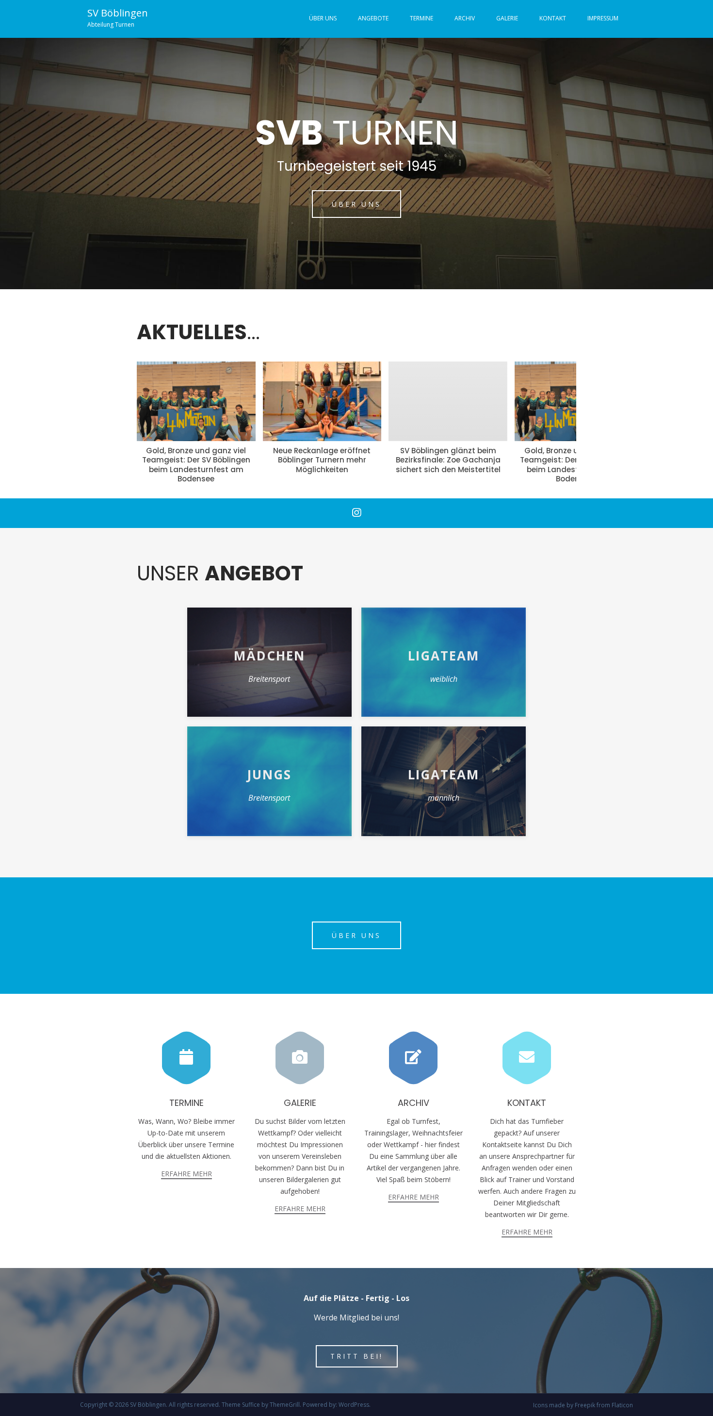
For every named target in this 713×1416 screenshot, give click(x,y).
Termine (421, 18)
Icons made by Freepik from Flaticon (583, 1405)
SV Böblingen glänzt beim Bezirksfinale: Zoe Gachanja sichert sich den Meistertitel (322, 460)
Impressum (602, 18)
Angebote (373, 18)
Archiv (464, 18)
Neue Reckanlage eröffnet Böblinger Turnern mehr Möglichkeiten (195, 460)
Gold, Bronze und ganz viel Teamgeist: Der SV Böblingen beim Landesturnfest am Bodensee (448, 464)
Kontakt (552, 18)
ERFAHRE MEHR (186, 1173)
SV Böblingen (117, 12)
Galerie (507, 18)
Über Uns (323, 18)
